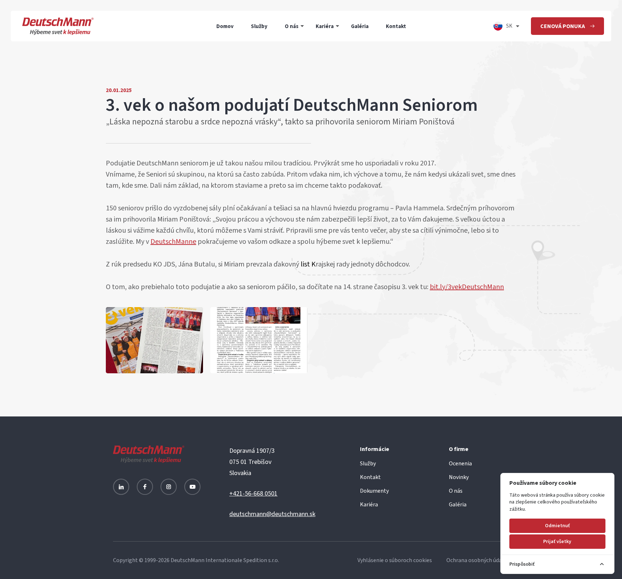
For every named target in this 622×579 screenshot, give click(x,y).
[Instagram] (169, 487)
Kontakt (396, 26)
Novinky (459, 477)
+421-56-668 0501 (253, 493)
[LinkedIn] (121, 487)
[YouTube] (192, 487)
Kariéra (325, 26)
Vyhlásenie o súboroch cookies (394, 560)
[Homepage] (58, 26)
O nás (291, 26)
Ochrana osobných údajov (477, 560)
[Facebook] (145, 487)
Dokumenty (374, 491)
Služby (259, 26)
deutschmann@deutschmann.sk (272, 514)
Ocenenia (460, 464)
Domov (225, 26)
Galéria (360, 26)
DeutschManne (173, 242)
